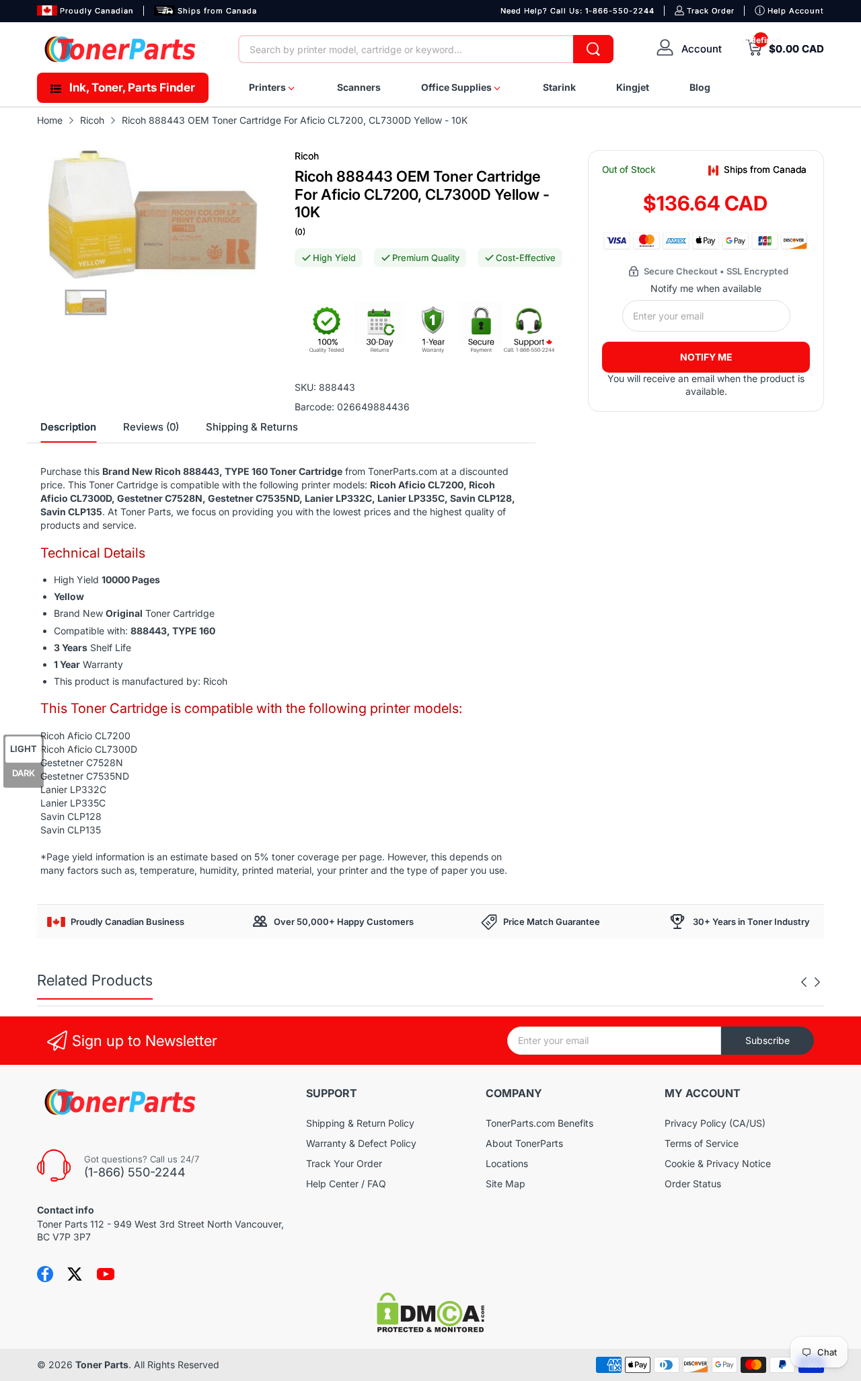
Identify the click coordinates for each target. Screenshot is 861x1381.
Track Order (711, 10)
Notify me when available (705, 288)
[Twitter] (75, 1274)
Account (701, 48)
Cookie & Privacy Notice (718, 1163)
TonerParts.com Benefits (539, 1123)
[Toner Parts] (121, 49)
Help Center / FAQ (346, 1183)
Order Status (693, 1183)
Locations (507, 1163)
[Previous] (817, 982)
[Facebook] (45, 1274)
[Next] (804, 982)
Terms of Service (702, 1143)
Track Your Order (344, 1163)
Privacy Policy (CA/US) (715, 1123)
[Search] (593, 49)
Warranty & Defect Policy (361, 1143)
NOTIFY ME (706, 357)
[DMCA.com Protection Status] (430, 1329)
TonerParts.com (402, 471)
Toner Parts (101, 1364)
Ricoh (307, 155)
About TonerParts (524, 1143)
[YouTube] (105, 1274)
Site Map (505, 1183)
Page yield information (95, 856)
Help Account (796, 10)
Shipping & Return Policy (360, 1123)
